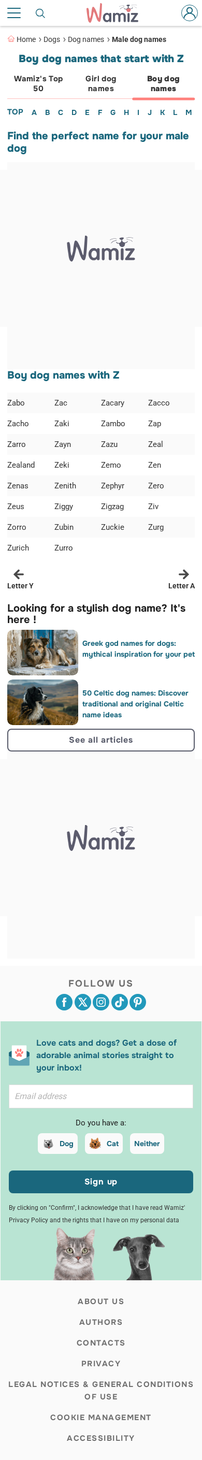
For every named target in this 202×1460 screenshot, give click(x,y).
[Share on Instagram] (101, 1002)
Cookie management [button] (101, 1417)
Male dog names (139, 39)
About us (101, 1301)
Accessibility (101, 1438)
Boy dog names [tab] (163, 84)
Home (26, 39)
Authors (101, 1322)
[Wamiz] (117, 13)
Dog (67, 1143)
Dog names (86, 39)
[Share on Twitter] (83, 1002)
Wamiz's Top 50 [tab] (38, 84)
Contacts (101, 1343)
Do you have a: (101, 1122)
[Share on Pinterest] (137, 1002)
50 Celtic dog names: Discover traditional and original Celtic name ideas (135, 703)
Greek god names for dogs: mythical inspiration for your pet (138, 649)
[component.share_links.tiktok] (119, 1002)
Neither (147, 1143)
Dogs (52, 39)
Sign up (101, 1181)
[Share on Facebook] (64, 1002)
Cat (113, 1143)
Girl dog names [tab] (100, 84)
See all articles (101, 739)
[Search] (41, 13)
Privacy (101, 1363)
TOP (15, 112)
